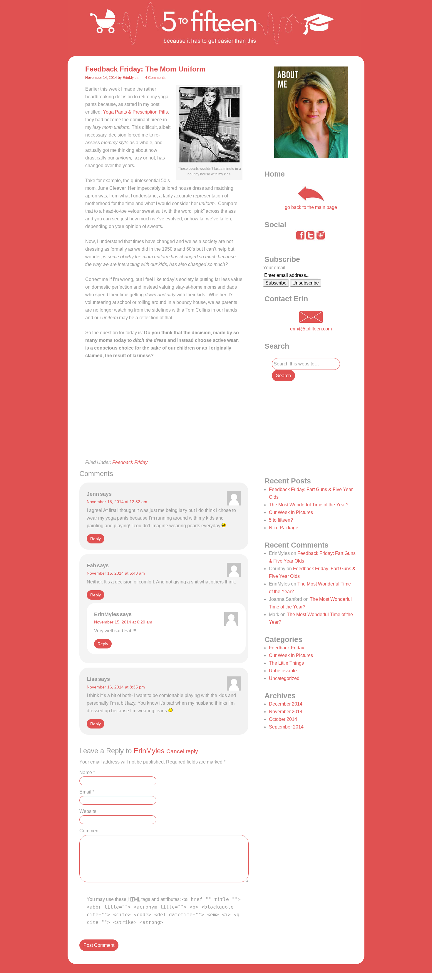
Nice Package (283, 527)
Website (87, 811)
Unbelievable (283, 670)
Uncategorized (284, 678)
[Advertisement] (164, 418)
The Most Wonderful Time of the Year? (309, 504)
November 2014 (285, 711)
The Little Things (286, 663)
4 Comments (155, 78)
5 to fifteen (215, 28)
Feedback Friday (130, 462)
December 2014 (285, 703)
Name (87, 772)
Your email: (275, 267)
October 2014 (283, 719)
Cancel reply (182, 751)
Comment (89, 830)
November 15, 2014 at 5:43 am (116, 573)
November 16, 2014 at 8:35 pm (116, 687)
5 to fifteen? (281, 520)
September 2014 (286, 726)
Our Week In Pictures (291, 512)
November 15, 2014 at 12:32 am (117, 501)
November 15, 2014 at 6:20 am (123, 622)
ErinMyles (149, 751)
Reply (95, 538)
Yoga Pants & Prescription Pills (135, 111)
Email (86, 791)
